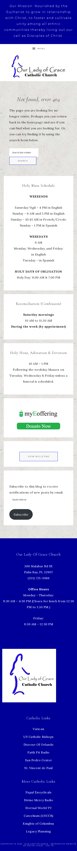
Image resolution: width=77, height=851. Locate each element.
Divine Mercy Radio (38, 800)
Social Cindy (35, 845)
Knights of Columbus (38, 823)
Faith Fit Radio (38, 752)
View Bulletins (38, 456)
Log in (50, 845)
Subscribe (21, 514)
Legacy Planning (38, 831)
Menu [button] (41, 48)
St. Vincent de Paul (38, 768)
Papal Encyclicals (39, 792)
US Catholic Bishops (38, 737)
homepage (35, 122)
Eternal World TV (38, 808)
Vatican (38, 729)
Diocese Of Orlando (39, 744)
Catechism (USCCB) (38, 816)
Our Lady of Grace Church (38, 66)
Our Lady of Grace (36, 844)
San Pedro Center (38, 760)
